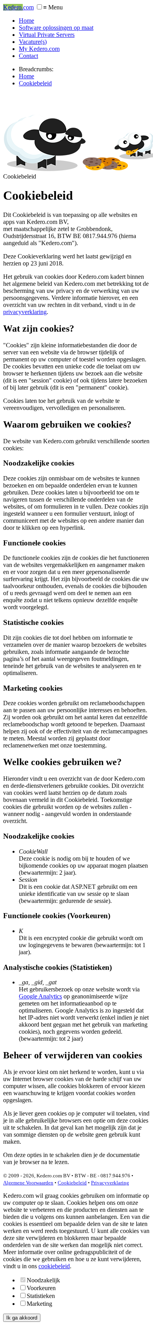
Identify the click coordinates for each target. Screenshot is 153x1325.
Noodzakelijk (43, 1280)
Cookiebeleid (72, 1183)
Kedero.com (18, 7)
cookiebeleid (54, 1266)
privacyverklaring (25, 312)
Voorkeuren (41, 1288)
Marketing (39, 1303)
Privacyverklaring (110, 1183)
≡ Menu (53, 7)
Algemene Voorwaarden (28, 1183)
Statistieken (41, 1296)
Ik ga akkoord (21, 1318)
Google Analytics (40, 996)
